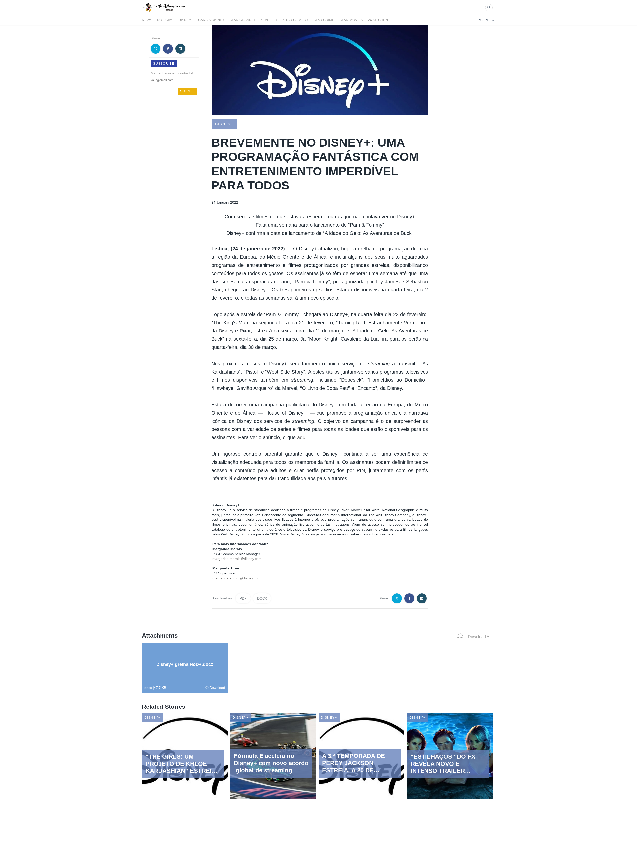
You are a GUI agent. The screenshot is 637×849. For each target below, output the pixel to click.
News (147, 20)
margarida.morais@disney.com (237, 559)
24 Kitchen (378, 20)
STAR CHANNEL (242, 20)
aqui (301, 437)
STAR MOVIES (351, 20)
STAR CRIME (323, 20)
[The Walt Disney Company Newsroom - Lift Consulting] (163, 12)
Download (217, 688)
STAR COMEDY (295, 20)
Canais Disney (211, 20)
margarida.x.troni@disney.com (236, 578)
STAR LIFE (269, 20)
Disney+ (185, 20)
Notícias (165, 20)
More (484, 20)
